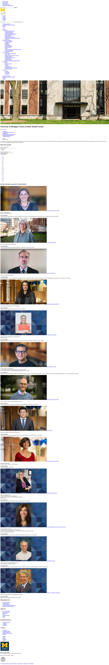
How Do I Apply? (6, 612)
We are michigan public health (10, 53)
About (4, 69)
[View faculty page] (23, 210)
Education (7, 43)
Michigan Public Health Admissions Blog (12, 38)
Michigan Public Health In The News (11, 55)
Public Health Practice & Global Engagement (13, 49)
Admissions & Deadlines (9, 33)
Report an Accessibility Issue (8, 5)
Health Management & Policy (8, 135)
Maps (4, 617)
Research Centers (8, 47)
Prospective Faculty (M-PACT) (8, 606)
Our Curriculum (8, 45)
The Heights (7, 65)
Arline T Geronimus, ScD (51, 242)
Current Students (6, 603)
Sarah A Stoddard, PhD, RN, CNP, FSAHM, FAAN (56, 526)
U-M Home (31, 663)
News (4, 614)
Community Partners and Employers (9, 605)
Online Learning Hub (9, 51)
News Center (7, 54)
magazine (6, 615)
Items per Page (3, 147)
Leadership (7, 71)
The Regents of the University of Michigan (9, 663)
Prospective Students (6, 23)
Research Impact (8, 42)
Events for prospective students (10, 34)
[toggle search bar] (4, 13)
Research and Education (7, 40)
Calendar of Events (8, 66)
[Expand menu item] (12, 40)
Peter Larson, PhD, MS (51, 273)
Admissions (5, 29)
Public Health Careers (9, 35)
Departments (7, 44)
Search (1, 7)
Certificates (5, 623)
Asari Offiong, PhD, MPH (51, 334)
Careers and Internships (9, 50)
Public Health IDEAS (9, 46)
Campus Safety (26, 663)
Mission (6, 70)
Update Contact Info (6, 632)
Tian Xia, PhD (49, 430)
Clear (5, 154)
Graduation (5, 624)
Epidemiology (5, 133)
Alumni (4, 25)
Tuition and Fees (8, 36)
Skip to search (5, 2)
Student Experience (8, 63)
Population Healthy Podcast (10, 57)
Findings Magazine (8, 59)
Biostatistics (5, 131)
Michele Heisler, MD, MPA (52, 493)
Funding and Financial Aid (10, 37)
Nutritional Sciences (6, 136)
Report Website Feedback (7, 633)
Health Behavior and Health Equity (9, 134)
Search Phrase (3, 148)
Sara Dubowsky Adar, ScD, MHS (53, 210)
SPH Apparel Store (8, 68)
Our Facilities (7, 72)
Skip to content (5, 1)
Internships (5, 625)
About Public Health (6, 611)
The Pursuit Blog (8, 58)
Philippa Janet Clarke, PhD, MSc (53, 461)
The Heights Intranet (6, 631)
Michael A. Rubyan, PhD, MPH (53, 399)
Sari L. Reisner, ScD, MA (51, 366)
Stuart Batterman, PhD (51, 560)
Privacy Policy (20, 663)
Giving (6, 62)
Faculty (6, 48)
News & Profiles (6, 52)
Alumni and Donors (6, 604)
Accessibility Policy (6, 4)
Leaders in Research (8, 41)
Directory (4, 634)
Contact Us (7, 39)
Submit (15, 7)
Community (5, 61)
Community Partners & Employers (9, 24)
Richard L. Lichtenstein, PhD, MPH (53, 592)
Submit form (16, 21)
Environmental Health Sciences (8, 132)
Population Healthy (8, 56)
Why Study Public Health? (10, 30)
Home (4, 28)
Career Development (6, 622)
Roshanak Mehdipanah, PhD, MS (53, 304)
